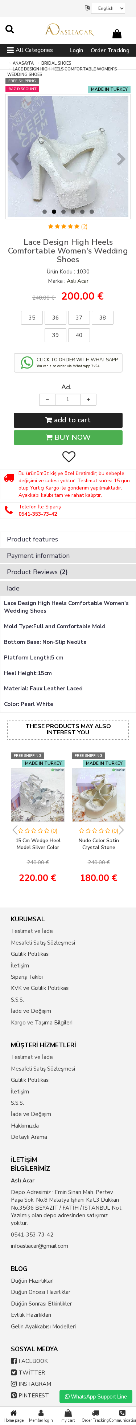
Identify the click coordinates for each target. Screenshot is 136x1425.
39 (55, 335)
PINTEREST (33, 1395)
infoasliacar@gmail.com (39, 1246)
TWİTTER (31, 1372)
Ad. (66, 387)
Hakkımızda (25, 1125)
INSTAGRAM (34, 1384)
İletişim (20, 965)
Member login (41, 1420)
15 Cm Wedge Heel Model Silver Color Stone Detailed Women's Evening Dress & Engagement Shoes (38, 844)
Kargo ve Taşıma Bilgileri (42, 1022)
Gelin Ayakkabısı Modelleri (43, 1326)
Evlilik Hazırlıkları (31, 1315)
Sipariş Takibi (27, 977)
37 (79, 317)
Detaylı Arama (29, 1137)
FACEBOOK (33, 1361)
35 (32, 317)
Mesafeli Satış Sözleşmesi (43, 942)
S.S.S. (17, 999)
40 (79, 335)
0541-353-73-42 (32, 1234)
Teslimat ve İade (32, 931)
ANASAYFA (23, 63)
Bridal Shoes (56, 63)
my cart (68, 1420)
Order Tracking (110, 50)
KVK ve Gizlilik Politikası (40, 988)
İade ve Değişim (31, 1011)
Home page (14, 1420)
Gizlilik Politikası (30, 954)
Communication (122, 1420)
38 (102, 317)
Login (76, 50)
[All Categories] (10, 51)
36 (55, 317)
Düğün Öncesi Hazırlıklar (40, 1292)
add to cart (71, 420)
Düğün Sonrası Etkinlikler (41, 1303)
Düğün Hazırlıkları (32, 1280)
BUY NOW (72, 437)
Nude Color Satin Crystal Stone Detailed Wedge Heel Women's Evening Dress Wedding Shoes (99, 844)
